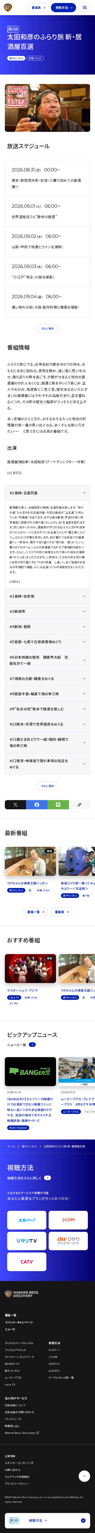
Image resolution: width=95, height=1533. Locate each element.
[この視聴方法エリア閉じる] (83, 1521)
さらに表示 (47, 328)
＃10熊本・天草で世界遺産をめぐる (36, 724)
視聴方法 (62, 7)
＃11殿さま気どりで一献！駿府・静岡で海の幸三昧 (38, 742)
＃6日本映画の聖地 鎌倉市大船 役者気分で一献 (38, 660)
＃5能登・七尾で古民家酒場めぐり (35, 641)
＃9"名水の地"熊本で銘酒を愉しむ (36, 708)
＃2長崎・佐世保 (21, 596)
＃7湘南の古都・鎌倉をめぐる (31, 678)
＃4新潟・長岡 (20, 626)
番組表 (36, 7)
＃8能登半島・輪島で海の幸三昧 (34, 693)
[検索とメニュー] (85, 7)
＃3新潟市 (17, 611)
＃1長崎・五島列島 (23, 492)
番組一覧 (33, 912)
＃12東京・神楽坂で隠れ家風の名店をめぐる (38, 763)
